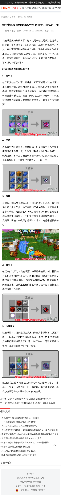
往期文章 (37, 482)
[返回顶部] (55, 445)
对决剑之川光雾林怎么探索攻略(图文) (18, 451)
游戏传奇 (46, 8)
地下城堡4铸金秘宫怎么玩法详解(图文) (19, 455)
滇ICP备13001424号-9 (34, 486)
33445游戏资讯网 (36, 478)
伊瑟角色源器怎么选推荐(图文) (15, 446)
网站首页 (8, 2)
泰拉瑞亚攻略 (21, 2)
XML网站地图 (26, 482)
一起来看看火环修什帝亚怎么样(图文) (18, 422)
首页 (20, 17)
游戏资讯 (16, 8)
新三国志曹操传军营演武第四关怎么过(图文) (21, 438)
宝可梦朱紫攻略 (53, 2)
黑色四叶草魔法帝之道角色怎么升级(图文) (20, 418)
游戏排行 (36, 8)
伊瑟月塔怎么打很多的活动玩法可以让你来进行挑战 (25, 442)
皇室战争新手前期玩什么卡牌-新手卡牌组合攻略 (31, 403)
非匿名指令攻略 (36, 2)
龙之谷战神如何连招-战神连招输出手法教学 (29, 399)
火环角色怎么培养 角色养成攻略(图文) (19, 426)
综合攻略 (26, 8)
